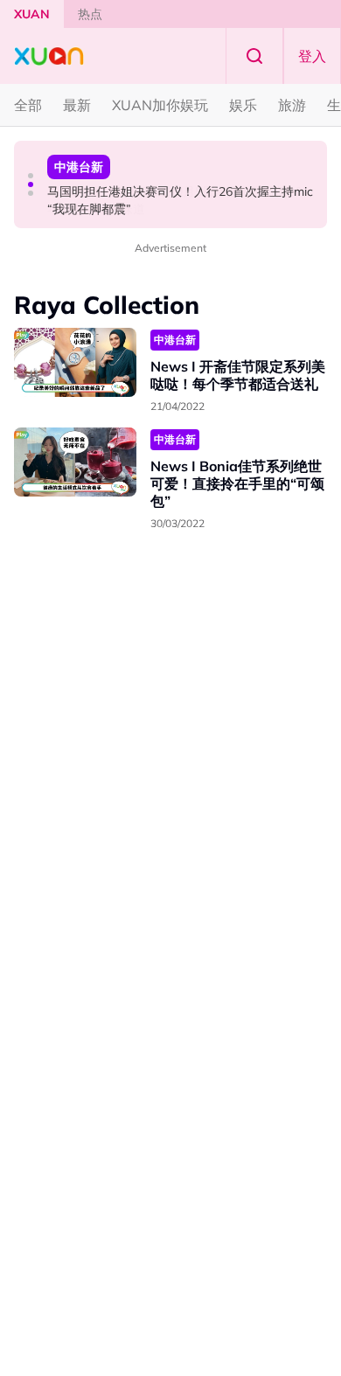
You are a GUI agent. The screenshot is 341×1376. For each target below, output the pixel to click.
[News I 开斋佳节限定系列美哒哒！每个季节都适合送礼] (75, 362)
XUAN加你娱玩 (160, 105)
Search (254, 56)
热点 (90, 14)
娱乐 (243, 105)
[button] (30, 175)
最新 (77, 105)
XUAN (32, 14)
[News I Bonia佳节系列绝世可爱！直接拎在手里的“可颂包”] (75, 462)
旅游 (292, 105)
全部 (28, 105)
